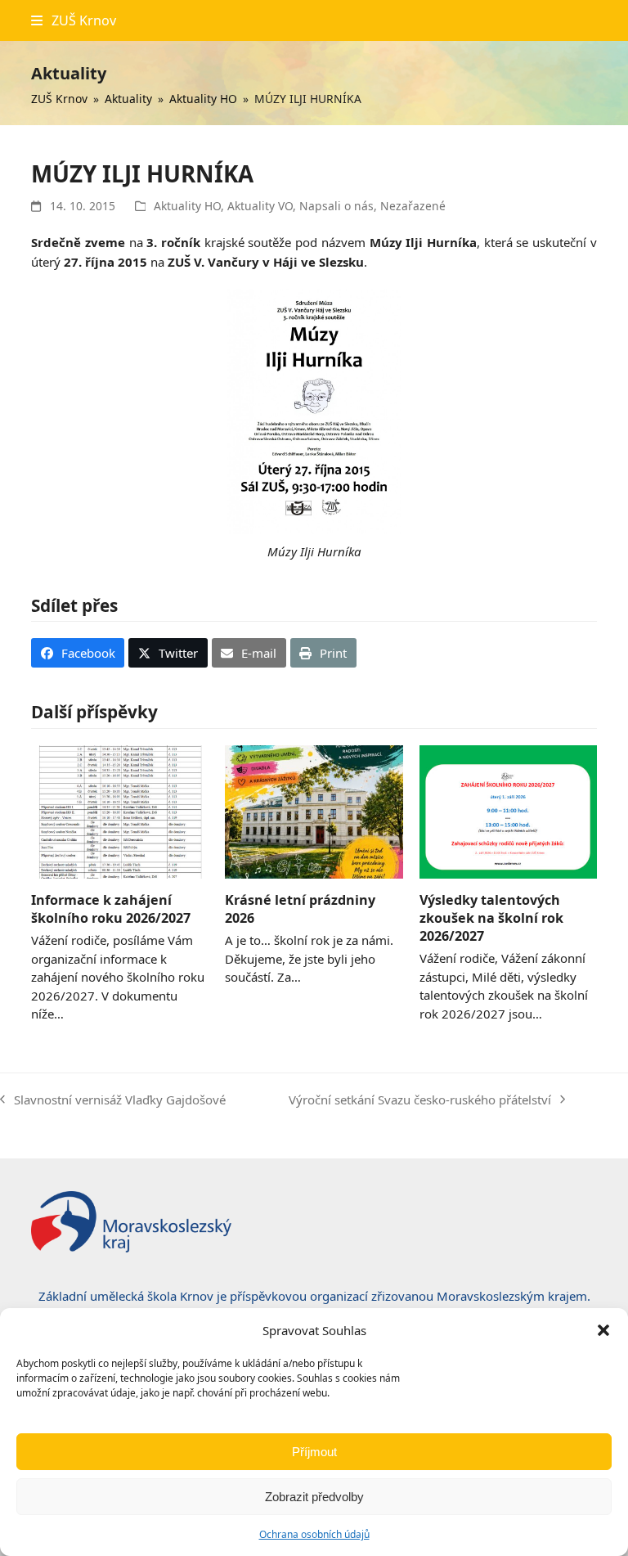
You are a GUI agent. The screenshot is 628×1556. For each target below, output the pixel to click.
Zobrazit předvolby (314, 1497)
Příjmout (314, 1452)
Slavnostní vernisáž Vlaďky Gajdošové (113, 1100)
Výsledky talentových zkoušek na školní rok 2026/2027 (491, 918)
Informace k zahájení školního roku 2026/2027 (111, 909)
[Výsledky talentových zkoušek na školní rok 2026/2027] (508, 810)
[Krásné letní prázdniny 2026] (313, 810)
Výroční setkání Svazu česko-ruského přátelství (420, 1100)
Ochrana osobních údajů (314, 1534)
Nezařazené (413, 206)
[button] (603, 1330)
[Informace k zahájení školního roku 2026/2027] (120, 810)
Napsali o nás (336, 206)
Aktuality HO (187, 206)
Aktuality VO (260, 206)
